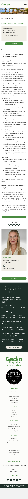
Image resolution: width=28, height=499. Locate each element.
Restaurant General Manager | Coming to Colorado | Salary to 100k (13, 299)
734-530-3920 (7, 262)
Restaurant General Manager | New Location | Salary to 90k (12, 334)
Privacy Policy (10, 486)
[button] (25, 5)
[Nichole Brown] (14, 241)
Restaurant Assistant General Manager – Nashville (12, 322)
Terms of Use (17, 486)
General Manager (7, 312)
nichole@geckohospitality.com (11, 260)
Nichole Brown (7, 257)
